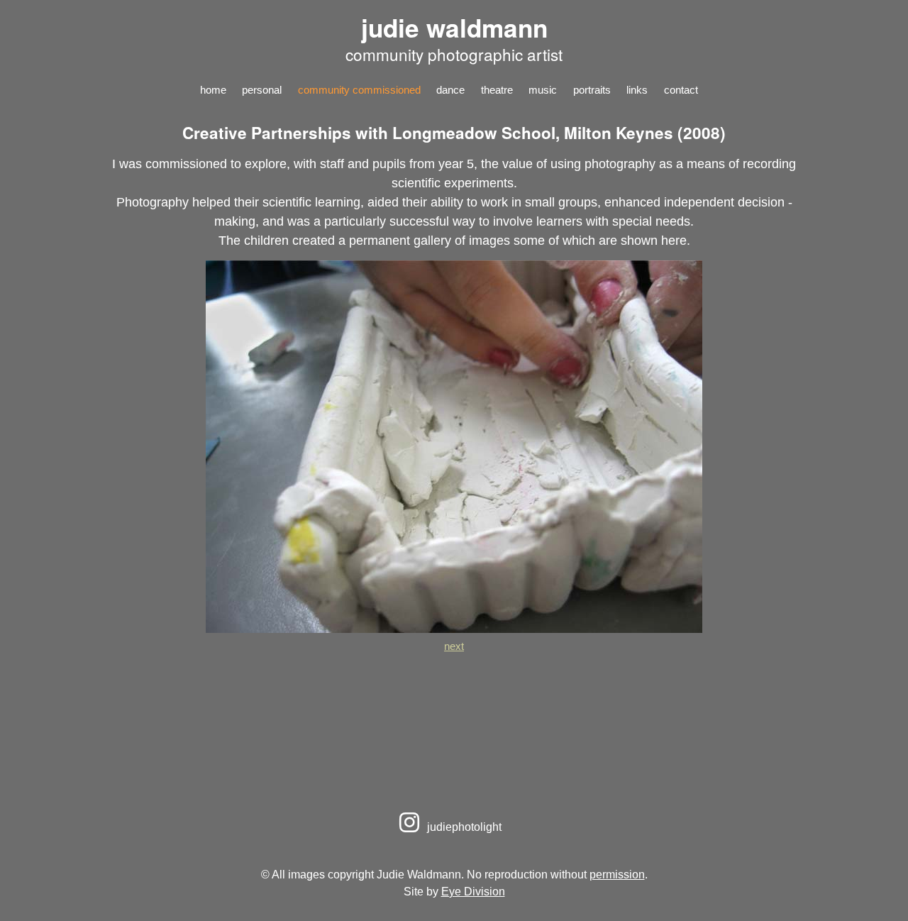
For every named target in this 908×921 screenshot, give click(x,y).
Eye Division (473, 891)
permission (617, 874)
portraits (592, 90)
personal (262, 90)
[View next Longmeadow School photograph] (454, 629)
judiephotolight (463, 826)
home (213, 90)
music (542, 90)
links (637, 90)
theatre (497, 90)
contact (681, 90)
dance (450, 90)
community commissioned (359, 90)
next (454, 646)
